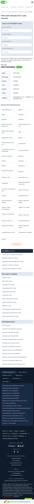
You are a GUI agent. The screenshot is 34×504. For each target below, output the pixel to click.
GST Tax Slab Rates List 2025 (9, 405)
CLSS (19, 405)
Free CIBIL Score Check (17, 385)
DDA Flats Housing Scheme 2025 (10, 398)
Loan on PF (5, 423)
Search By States (6, 34)
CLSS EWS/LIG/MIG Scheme (9, 408)
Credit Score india (7, 385)
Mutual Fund (29, 7)
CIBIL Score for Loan (21, 400)
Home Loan (21, 7)
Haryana (20, 11)
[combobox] (17, 30)
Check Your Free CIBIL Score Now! (20, 501)
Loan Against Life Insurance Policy (19, 420)
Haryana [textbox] (6, 37)
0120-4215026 (16, 460)
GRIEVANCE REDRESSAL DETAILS (10, 438)
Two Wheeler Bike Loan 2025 (9, 413)
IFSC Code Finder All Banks (9, 403)
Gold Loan (21, 418)
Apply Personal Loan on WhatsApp (11, 393)
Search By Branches (7, 48)
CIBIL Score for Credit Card (9, 400)
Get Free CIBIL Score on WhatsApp (11, 395)
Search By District (6, 41)
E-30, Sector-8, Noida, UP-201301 (16, 471)
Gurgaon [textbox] (6, 44)
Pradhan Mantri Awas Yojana (23, 408)
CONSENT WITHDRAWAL (18, 436)
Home (2, 11)
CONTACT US (6, 433)
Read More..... (17, 496)
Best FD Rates (14, 418)
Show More (17, 244)
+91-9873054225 (16, 473)
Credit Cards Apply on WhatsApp (10, 388)
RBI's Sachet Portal (16, 465)
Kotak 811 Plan (21, 413)
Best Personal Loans (7, 415)
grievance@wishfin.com (16, 462)
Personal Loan (4, 7)
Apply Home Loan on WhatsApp (10, 390)
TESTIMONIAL (14, 433)
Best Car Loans (6, 418)
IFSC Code (7, 11)
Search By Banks (6, 27)
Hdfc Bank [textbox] (6, 30)
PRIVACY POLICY (6, 436)
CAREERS (22, 431)
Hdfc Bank (14, 11)
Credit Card (13, 7)
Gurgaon (25, 11)
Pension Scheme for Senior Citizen (11, 410)
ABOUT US (5, 431)
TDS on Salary (12, 423)
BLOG (11, 431)
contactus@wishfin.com (16, 475)
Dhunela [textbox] (6, 52)
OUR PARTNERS (23, 433)
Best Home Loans (18, 415)
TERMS (16, 431)
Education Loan (6, 420)
